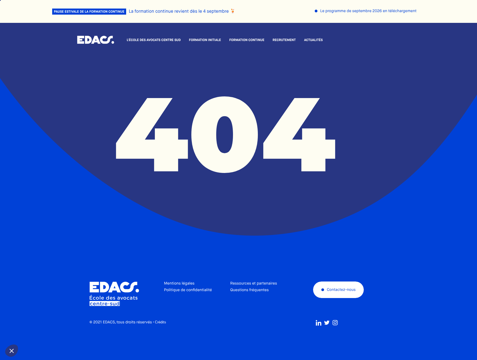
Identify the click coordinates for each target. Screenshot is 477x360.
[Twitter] (327, 323)
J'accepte (47, 332)
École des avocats (95, 40)
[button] (11, 350)
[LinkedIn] (318, 323)
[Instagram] (335, 323)
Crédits (160, 322)
